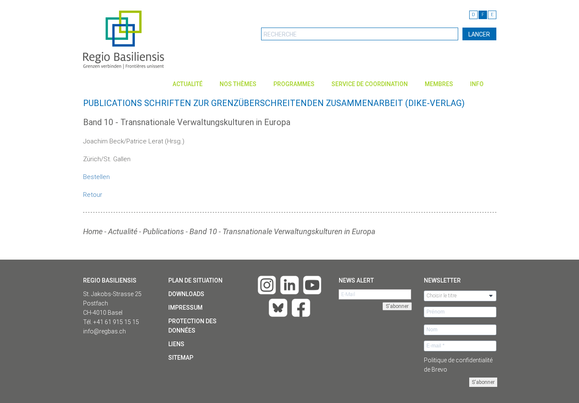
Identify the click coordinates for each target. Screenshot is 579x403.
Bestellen (96, 177)
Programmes (294, 84)
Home (93, 231)
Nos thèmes (238, 84)
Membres (439, 84)
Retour (92, 195)
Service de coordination (369, 84)
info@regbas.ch (104, 331)
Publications (163, 231)
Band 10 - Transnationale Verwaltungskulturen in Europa (282, 231)
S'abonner (483, 382)
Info (477, 84)
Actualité (188, 84)
